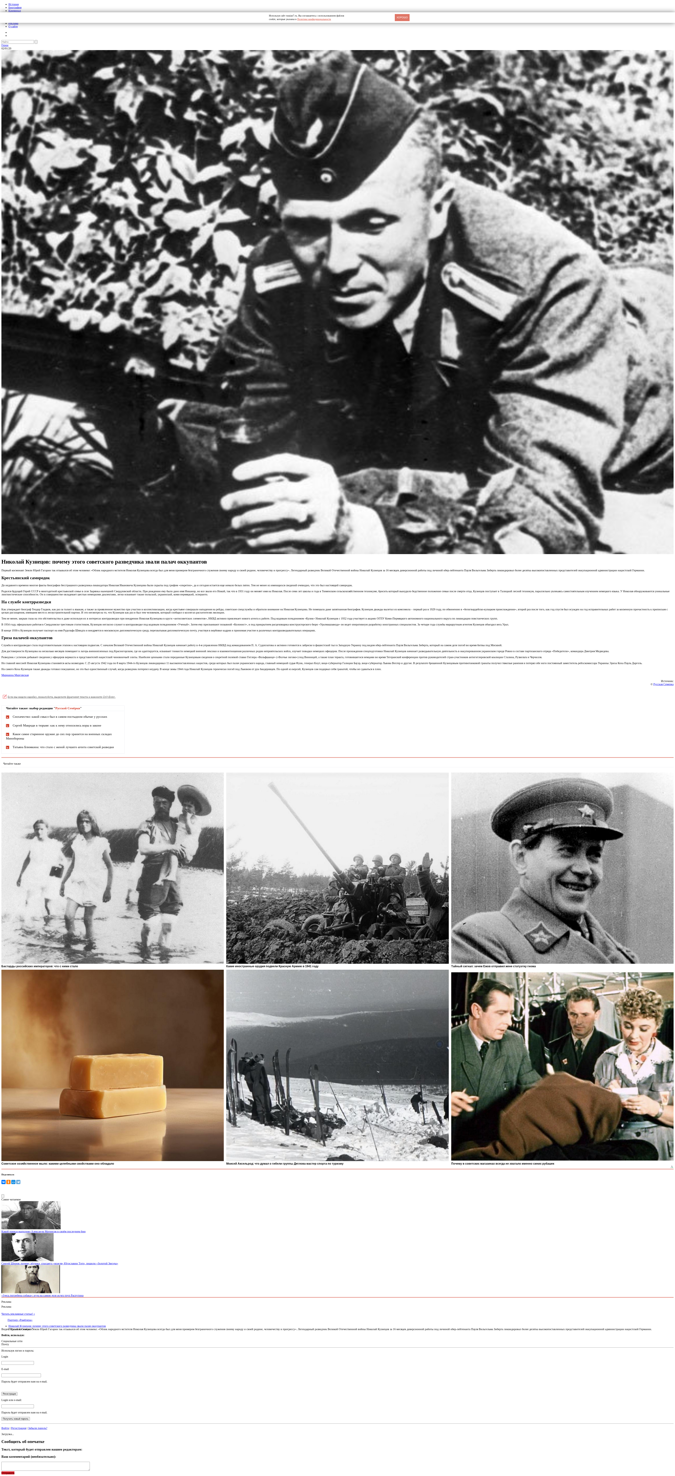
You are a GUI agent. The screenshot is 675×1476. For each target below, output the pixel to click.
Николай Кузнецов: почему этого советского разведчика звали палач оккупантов (57, 1326)
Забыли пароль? (37, 1428)
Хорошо (402, 17)
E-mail (5, 1369)
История (13, 4)
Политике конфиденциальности (314, 19)
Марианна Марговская (15, 675)
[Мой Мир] (13, 1182)
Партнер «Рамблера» (20, 1320)
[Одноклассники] (8, 1182)
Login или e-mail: (11, 1400)
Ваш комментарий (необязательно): (28, 1456)
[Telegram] (18, 1182)
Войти (5, 1428)
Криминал (14, 10)
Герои (4, 45)
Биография (14, 7)
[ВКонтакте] (3, 1182)
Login (4, 1356)
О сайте (13, 26)
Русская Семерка (663, 684)
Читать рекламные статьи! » (18, 1313)
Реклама (13, 23)
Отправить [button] (7, 1472)
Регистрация (18, 1428)
